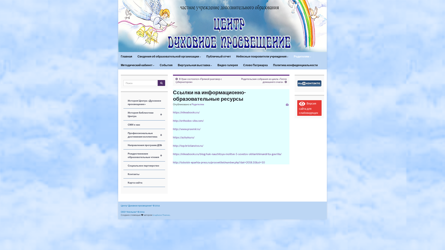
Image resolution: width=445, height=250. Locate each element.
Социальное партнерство (143, 165)
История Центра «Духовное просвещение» (144, 102)
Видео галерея (227, 65)
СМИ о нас (134, 124)
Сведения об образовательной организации (168, 56)
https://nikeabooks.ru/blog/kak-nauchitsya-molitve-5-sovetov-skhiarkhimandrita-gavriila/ (227, 154)
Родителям (302, 56)
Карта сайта (135, 182)
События (166, 65)
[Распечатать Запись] (287, 104)
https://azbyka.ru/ (184, 137)
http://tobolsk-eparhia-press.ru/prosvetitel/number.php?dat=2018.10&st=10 (219, 162)
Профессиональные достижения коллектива (145, 135)
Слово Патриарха (255, 65)
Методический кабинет (137, 65)
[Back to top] (437, 242)
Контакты (133, 174)
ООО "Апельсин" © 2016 (132, 212)
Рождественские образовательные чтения (145, 155)
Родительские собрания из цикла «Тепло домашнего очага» (264, 80)
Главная (126, 56)
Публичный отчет (218, 56)
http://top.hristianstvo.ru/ (188, 145)
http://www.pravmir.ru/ (187, 129)
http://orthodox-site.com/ (188, 120)
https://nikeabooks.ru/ (186, 112)
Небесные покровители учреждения (261, 56)
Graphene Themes (161, 215)
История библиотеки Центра (145, 114)
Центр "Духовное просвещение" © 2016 (140, 205)
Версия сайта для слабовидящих (308, 108)
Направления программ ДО (145, 145)
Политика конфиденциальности (295, 65)
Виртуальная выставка (194, 65)
